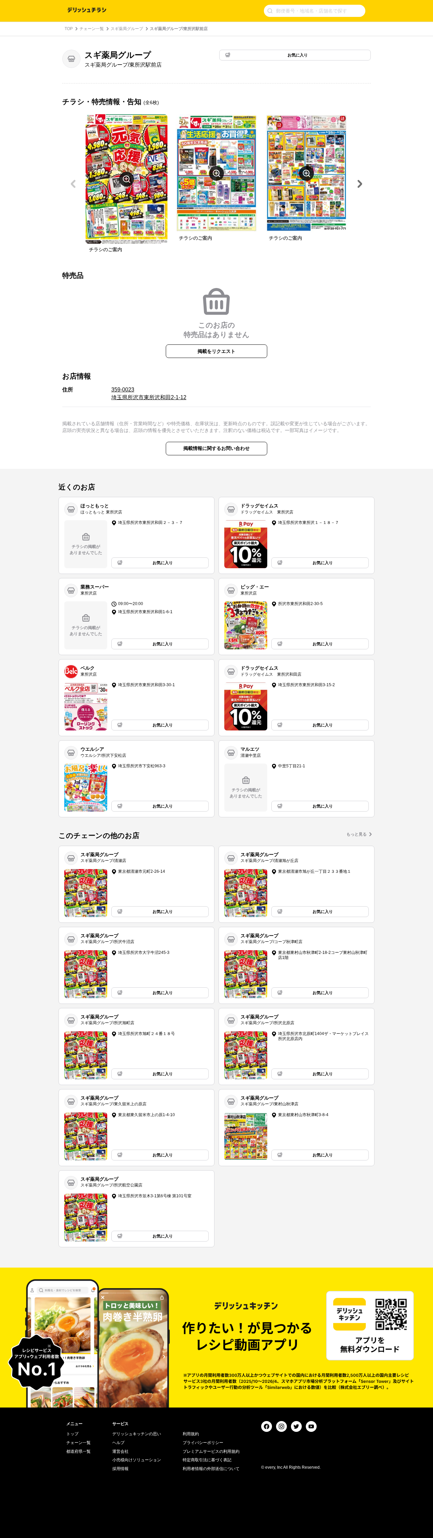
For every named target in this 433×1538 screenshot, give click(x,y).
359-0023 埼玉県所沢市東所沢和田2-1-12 (148, 393)
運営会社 (120, 1451)
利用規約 (191, 1434)
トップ (72, 1434)
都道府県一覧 (78, 1451)
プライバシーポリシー (203, 1442)
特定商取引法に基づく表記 (207, 1460)
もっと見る (356, 834)
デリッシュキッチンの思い (136, 1434)
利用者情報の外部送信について (211, 1468)
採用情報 (120, 1468)
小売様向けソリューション (136, 1460)
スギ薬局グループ (127, 28)
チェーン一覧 (91, 28)
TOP (69, 28)
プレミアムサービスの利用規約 (211, 1451)
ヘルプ (118, 1442)
